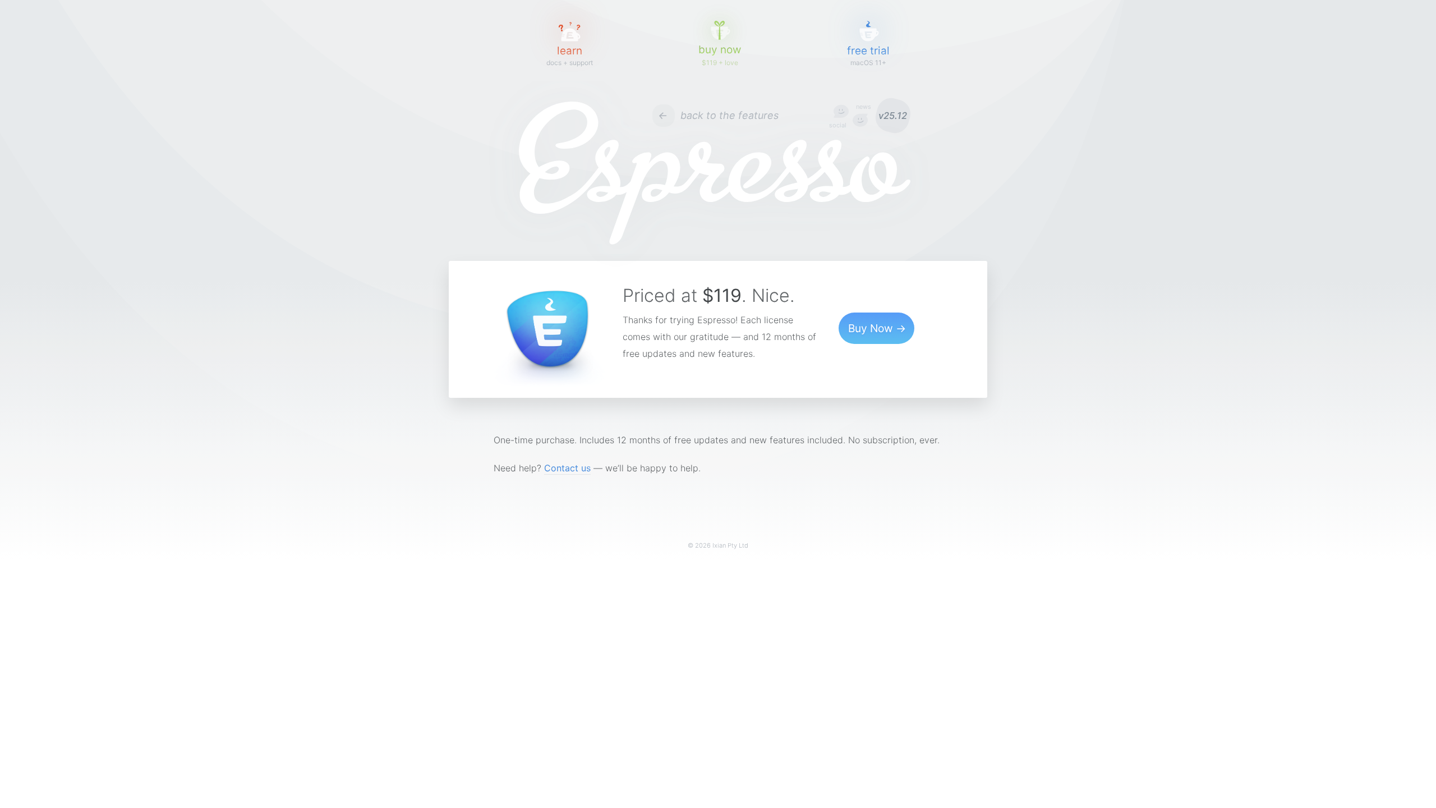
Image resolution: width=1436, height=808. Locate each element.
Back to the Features (729, 115)
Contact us (567, 468)
